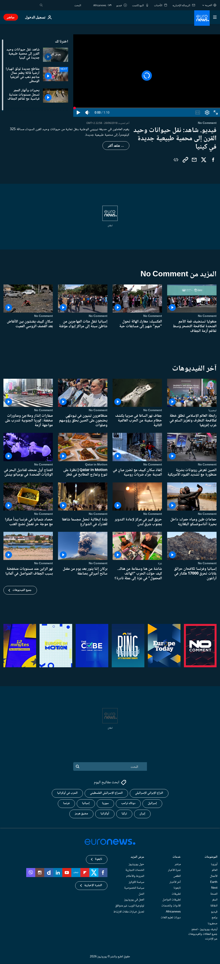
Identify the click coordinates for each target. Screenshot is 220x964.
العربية (208, 5)
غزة (160, 563)
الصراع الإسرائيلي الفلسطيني (106, 793)
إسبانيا (86, 803)
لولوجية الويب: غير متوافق (129, 905)
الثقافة (213, 905)
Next (214, 888)
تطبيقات (176, 894)
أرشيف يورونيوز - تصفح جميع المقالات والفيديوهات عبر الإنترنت (202, 934)
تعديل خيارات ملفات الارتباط (128, 911)
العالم (214, 870)
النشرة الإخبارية (93, 885)
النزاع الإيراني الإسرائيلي (149, 793)
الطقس (177, 876)
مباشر (11, 17)
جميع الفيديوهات (22, 590)
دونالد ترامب (128, 803)
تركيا (124, 814)
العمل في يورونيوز (134, 900)
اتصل (141, 894)
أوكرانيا (105, 814)
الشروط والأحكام (135, 876)
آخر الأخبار (175, 882)
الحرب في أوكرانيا (67, 793)
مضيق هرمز (81, 814)
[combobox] (63, 5)
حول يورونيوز (136, 864)
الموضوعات (211, 857)
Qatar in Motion (96, 464)
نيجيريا (212, 410)
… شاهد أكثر (116, 145)
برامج (214, 917)
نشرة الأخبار (174, 870)
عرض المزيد (137, 857)
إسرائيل (152, 803)
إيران (142, 814)
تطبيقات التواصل (171, 900)
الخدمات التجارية (134, 870)
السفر (214, 900)
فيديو (214, 911)
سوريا (105, 803)
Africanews (173, 911)
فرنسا (66, 803)
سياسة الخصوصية (134, 888)
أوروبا (214, 864)
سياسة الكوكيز (136, 882)
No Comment (207, 316)
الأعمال (213, 876)
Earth (213, 882)
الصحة (213, 894)
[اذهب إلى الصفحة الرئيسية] (202, 18)
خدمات (177, 857)
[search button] (41, 5)
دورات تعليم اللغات (171, 917)
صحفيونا (212, 923)
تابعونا (177, 888)
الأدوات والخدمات (171, 905)
